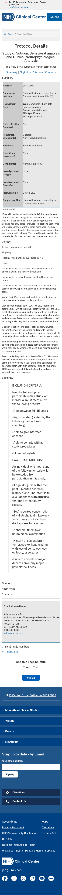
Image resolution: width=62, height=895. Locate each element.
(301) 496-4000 (11, 870)
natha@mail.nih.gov (13, 633)
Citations (38, 72)
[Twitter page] (23, 878)
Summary (12, 72)
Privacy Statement (13, 827)
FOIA (45, 821)
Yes (27, 667)
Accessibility (9, 821)
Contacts (50, 72)
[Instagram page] (32, 878)
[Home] (23, 17)
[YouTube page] (42, 878)
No (37, 667)
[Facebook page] (5, 878)
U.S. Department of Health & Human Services (28, 850)
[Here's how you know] (31, 5)
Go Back (8, 34)
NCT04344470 (10, 652)
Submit (31, 678)
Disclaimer (48, 827)
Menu (54, 16)
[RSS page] (51, 878)
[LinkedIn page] (14, 878)
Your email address (13, 761)
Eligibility (25, 72)
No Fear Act (49, 833)
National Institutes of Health (18, 844)
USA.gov (7, 839)
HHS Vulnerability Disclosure (19, 833)
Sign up (9, 774)
